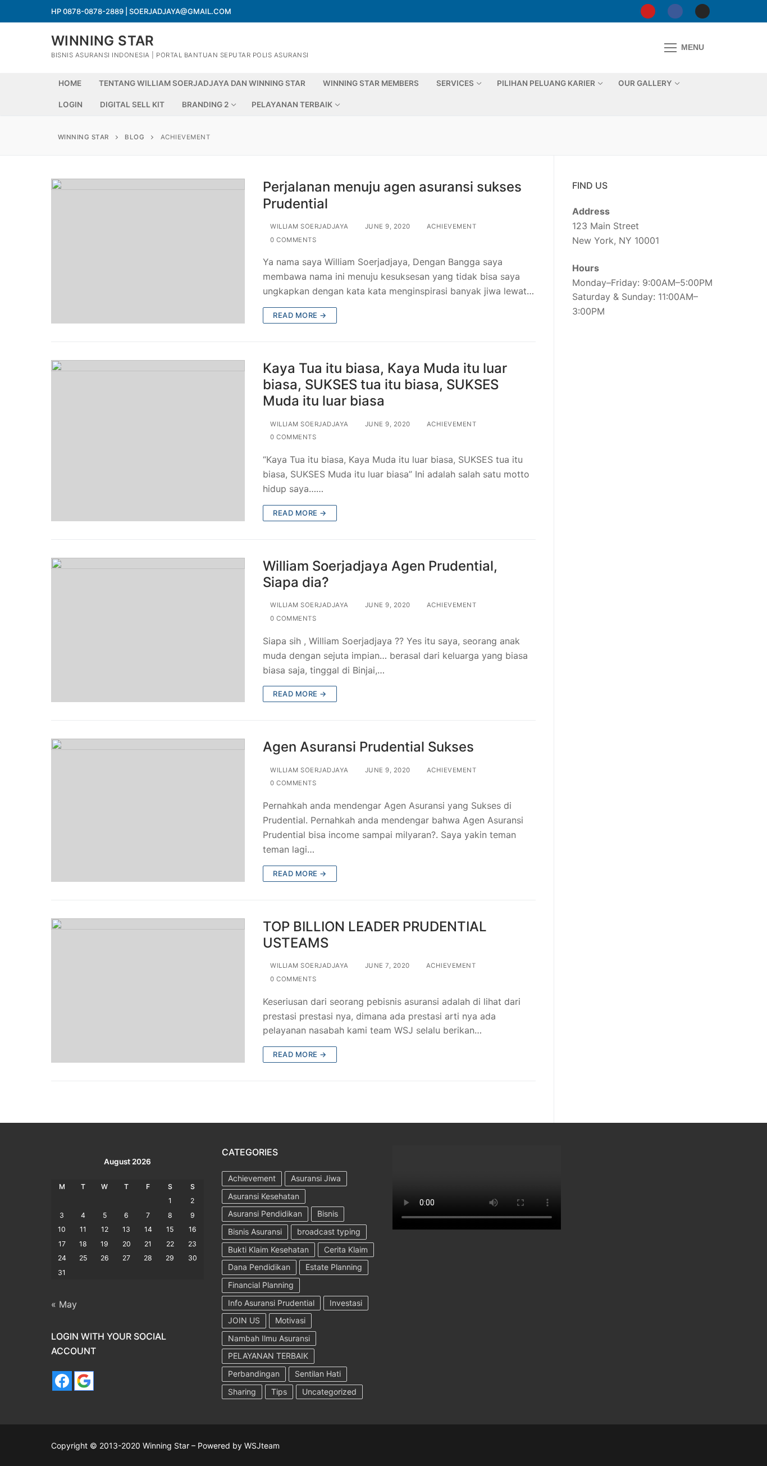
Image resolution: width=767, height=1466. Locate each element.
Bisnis (327, 1213)
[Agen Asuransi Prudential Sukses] (148, 810)
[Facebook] (675, 11)
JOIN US (244, 1320)
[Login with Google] (84, 1381)
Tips (279, 1391)
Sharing (242, 1391)
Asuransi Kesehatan (263, 1196)
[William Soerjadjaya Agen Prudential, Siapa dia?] (148, 630)
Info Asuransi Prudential (271, 1303)
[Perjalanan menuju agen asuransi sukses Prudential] (148, 251)
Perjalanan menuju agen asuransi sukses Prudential (392, 195)
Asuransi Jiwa (316, 1178)
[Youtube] (648, 11)
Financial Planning (261, 1285)
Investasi (346, 1303)
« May (64, 1304)
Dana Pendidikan (259, 1267)
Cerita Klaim (346, 1249)
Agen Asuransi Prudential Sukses (368, 747)
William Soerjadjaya (308, 226)
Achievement (450, 226)
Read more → (300, 315)
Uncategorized (329, 1391)
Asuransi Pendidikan (265, 1213)
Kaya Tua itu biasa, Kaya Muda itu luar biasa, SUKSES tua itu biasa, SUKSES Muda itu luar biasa (385, 384)
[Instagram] (702, 11)
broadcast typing (328, 1231)
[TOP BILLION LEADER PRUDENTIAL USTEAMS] (148, 990)
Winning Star (102, 41)
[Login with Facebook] (62, 1381)
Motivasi (290, 1320)
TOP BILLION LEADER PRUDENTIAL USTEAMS (375, 934)
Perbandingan (254, 1373)
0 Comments (292, 240)
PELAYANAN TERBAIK (268, 1355)
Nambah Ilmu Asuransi (269, 1338)
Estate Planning (333, 1267)
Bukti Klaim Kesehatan (268, 1249)
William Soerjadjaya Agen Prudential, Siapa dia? (380, 574)
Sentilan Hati (318, 1373)
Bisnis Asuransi (255, 1231)
